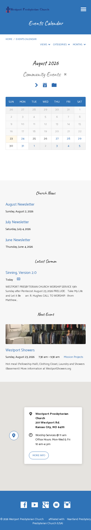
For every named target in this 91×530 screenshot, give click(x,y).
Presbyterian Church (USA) (48, 523)
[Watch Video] (18, 279)
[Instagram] (67, 505)
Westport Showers (20, 350)
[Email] (56, 505)
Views (44, 45)
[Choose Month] (45, 85)
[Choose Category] (54, 85)
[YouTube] (35, 505)
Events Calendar (26, 39)
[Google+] (45, 505)
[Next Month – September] (36, 85)
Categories (60, 45)
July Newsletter (17, 222)
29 (80, 138)
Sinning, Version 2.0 (21, 273)
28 (68, 138)
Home (9, 39)
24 (23, 138)
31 (23, 145)
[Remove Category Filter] (65, 74)
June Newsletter (18, 240)
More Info (39, 455)
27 (57, 138)
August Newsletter (20, 204)
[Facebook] (24, 505)
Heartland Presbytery (79, 519)
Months (78, 45)
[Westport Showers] (46, 341)
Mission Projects (73, 357)
